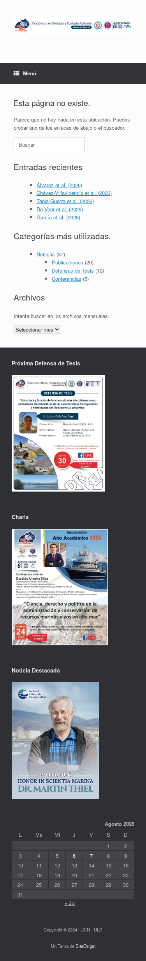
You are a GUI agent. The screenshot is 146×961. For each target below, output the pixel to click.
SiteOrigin (85, 946)
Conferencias (66, 278)
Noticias (46, 254)
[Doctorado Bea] (73, 25)
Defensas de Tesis (73, 270)
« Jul (70, 903)
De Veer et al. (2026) (60, 209)
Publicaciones (67, 262)
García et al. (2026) (58, 217)
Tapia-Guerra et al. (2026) (65, 201)
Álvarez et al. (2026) (59, 185)
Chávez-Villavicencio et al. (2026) (74, 192)
